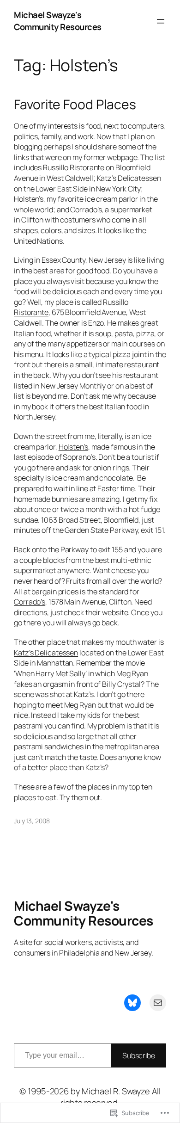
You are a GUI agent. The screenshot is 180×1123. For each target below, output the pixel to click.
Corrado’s (29, 602)
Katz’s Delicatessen (46, 653)
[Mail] (158, 1002)
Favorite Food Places (75, 104)
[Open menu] (160, 21)
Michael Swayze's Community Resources (58, 20)
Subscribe (138, 1055)
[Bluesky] (132, 1002)
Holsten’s (73, 447)
